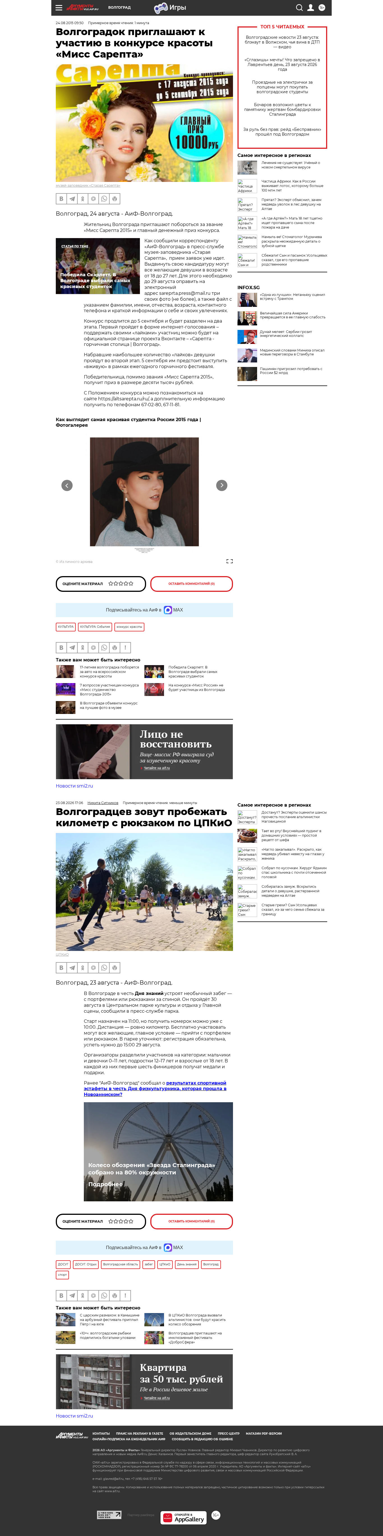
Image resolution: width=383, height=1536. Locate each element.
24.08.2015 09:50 (70, 23)
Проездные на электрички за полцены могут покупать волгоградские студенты (282, 87)
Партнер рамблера (141, 1515)
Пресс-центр (228, 1433)
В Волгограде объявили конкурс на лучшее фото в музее (109, 705)
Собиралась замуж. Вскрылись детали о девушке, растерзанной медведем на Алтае (290, 891)
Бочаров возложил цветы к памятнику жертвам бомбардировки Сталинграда (282, 109)
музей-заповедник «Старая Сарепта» (88, 185)
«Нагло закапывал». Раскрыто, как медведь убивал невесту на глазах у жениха (293, 854)
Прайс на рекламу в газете (139, 1433)
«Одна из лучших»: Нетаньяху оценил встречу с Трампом (292, 297)
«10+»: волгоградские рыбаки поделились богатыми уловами (107, 1335)
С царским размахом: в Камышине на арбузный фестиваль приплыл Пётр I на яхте (109, 1319)
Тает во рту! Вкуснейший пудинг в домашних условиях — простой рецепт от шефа (291, 835)
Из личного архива (76, 562)
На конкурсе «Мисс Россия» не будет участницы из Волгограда (197, 687)
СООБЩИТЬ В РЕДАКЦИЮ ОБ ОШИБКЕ (202, 1439)
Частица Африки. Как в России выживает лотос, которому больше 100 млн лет (292, 185)
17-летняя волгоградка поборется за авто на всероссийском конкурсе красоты (109, 671)
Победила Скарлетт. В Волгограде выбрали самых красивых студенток (193, 671)
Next (222, 485)
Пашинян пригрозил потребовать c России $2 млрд (291, 371)
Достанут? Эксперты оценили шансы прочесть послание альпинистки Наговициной (294, 816)
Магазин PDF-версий (264, 1433)
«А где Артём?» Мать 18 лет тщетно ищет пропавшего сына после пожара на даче (292, 222)
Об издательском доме (190, 1433)
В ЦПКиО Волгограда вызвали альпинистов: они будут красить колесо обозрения (197, 1319)
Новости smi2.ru (74, 786)
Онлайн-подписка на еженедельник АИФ (129, 1439)
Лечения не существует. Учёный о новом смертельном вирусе (291, 165)
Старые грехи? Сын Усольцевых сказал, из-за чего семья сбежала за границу (293, 909)
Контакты (101, 1433)
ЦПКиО (62, 954)
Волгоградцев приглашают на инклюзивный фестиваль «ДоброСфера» (195, 1337)
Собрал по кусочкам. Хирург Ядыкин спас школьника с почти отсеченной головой (294, 872)
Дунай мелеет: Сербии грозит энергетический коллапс (286, 334)
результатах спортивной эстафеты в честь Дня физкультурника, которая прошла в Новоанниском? (155, 1088)
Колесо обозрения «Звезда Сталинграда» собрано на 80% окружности (151, 1169)
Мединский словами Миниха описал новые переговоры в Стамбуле (292, 352)
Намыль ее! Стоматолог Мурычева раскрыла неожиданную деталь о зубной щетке (292, 241)
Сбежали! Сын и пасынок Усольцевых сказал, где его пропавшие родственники (294, 259)
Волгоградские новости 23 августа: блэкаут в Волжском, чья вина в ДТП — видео (282, 42)
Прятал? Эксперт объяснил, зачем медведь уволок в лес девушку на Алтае (291, 204)
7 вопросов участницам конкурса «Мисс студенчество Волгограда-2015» (109, 689)
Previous (67, 485)
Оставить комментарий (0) (192, 584)
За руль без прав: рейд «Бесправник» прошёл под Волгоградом (282, 132)
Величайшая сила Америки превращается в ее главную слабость (293, 315)
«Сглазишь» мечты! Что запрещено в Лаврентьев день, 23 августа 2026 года (282, 65)
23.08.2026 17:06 (69, 803)
